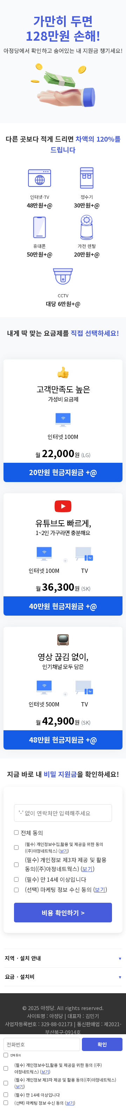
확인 (102, 1044)
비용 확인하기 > (63, 912)
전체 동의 (32, 832)
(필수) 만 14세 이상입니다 (55, 879)
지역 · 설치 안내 (63, 958)
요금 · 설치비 (63, 976)
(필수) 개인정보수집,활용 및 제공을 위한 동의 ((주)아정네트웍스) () (64, 847)
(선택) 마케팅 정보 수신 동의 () (66, 889)
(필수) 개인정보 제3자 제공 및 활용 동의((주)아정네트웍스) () (66, 864)
